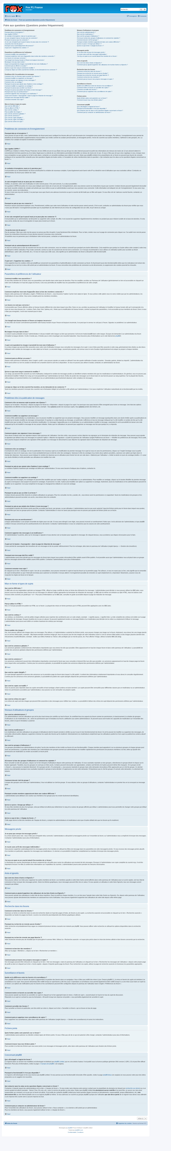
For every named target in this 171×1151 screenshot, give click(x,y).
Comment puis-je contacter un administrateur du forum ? (94, 112)
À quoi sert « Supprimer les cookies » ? (17, 47)
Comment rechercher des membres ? (88, 77)
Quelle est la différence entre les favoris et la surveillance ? (95, 85)
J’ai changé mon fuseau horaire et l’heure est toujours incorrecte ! (24, 60)
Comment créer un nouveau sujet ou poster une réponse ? (22, 76)
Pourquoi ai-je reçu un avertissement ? (16, 91)
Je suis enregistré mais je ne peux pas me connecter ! (21, 38)
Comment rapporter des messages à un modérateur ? (21, 93)
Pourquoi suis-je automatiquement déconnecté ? (19, 45)
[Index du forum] (15, 8)
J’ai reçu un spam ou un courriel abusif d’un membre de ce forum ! (97, 56)
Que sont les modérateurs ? (85, 34)
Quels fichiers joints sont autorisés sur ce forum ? (92, 98)
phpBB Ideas (107, 1075)
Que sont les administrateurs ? (86, 32)
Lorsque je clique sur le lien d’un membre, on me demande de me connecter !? (31, 69)
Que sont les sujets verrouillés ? (14, 119)
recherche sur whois (133, 1088)
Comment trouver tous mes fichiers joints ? (90, 100)
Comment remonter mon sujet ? (14, 99)
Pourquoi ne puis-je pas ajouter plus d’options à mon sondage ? (24, 84)
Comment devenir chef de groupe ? (87, 40)
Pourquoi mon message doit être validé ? (17, 97)
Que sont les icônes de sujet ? (14, 121)
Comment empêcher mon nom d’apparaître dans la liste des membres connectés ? (30, 56)
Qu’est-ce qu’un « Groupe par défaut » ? (89, 44)
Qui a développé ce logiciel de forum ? (88, 106)
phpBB (117, 336)
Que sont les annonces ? (12, 115)
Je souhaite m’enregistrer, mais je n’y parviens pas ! (20, 36)
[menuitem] (18, 16)
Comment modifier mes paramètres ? (16, 54)
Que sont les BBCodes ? (12, 106)
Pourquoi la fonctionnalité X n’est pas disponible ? (92, 108)
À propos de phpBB (47, 1064)
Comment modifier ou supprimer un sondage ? (19, 86)
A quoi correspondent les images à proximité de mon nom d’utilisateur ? (26, 64)
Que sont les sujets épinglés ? (14, 117)
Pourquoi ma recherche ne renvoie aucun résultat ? (92, 73)
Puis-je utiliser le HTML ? (12, 108)
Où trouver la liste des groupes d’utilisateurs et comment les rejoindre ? (98, 38)
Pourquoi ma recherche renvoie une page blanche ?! (93, 75)
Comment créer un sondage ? (14, 82)
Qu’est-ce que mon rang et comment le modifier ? (20, 68)
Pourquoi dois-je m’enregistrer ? (14, 32)
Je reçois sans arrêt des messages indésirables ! (92, 54)
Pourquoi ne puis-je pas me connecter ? (17, 40)
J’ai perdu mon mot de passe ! (14, 44)
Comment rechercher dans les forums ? (89, 71)
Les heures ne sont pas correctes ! (15, 58)
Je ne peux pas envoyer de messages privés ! (91, 52)
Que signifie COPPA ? (11, 34)
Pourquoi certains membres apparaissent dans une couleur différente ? (98, 42)
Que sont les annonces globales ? (15, 113)
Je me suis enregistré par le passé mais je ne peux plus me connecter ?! (27, 42)
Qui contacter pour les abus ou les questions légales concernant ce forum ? (100, 110)
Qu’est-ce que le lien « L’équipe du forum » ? (90, 45)
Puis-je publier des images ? (13, 112)
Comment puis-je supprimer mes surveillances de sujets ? (94, 91)
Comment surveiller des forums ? (87, 89)
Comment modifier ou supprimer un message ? (19, 78)
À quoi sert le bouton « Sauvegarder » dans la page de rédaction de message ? (29, 95)
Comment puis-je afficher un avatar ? (16, 66)
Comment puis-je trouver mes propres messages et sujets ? (95, 79)
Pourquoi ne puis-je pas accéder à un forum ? (18, 88)
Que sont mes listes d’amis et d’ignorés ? (89, 63)
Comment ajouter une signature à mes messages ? (20, 80)
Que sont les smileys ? (12, 110)
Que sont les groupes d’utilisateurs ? (88, 36)
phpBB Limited (59, 1062)
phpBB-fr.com (79, 1130)
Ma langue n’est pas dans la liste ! (15, 62)
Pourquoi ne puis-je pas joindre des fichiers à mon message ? (23, 90)
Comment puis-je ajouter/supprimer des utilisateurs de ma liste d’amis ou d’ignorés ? (102, 64)
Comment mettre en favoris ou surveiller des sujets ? (93, 87)
